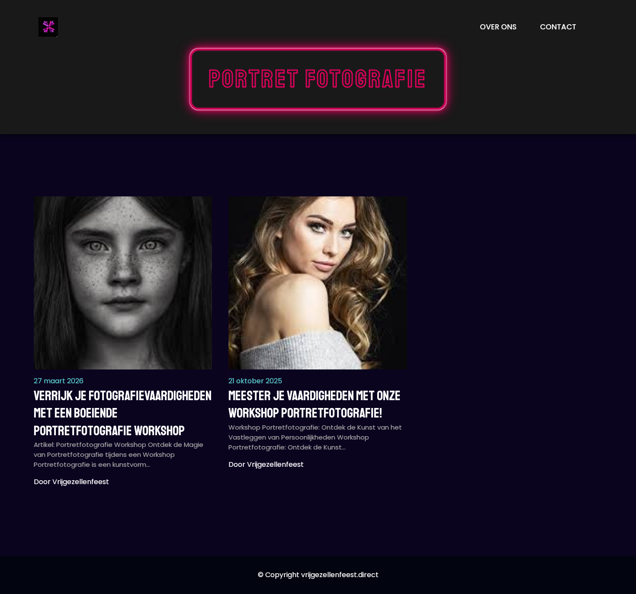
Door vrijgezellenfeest (71, 482)
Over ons (498, 27)
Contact (558, 27)
